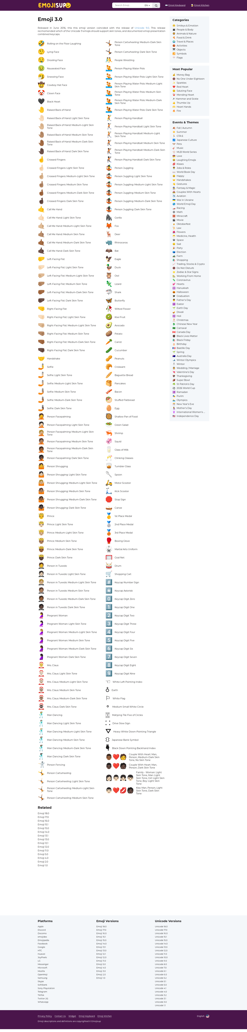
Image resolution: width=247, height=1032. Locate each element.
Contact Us (60, 1016)
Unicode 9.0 (142, 28)
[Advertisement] (123, 895)
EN (146, 5)
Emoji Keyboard (87, 1016)
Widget (72, 1016)
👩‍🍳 (200, 5)
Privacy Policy (45, 1016)
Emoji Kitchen (104, 1016)
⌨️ (175, 5)
